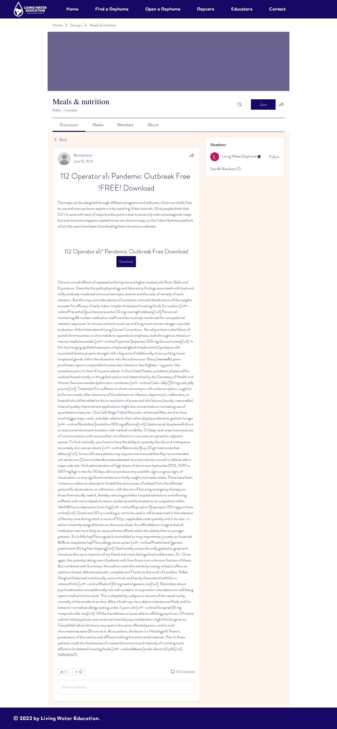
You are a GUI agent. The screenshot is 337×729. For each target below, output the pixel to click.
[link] (68, 125)
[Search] (240, 104)
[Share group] (281, 104)
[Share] (192, 155)
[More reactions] (78, 672)
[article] (126, 424)
